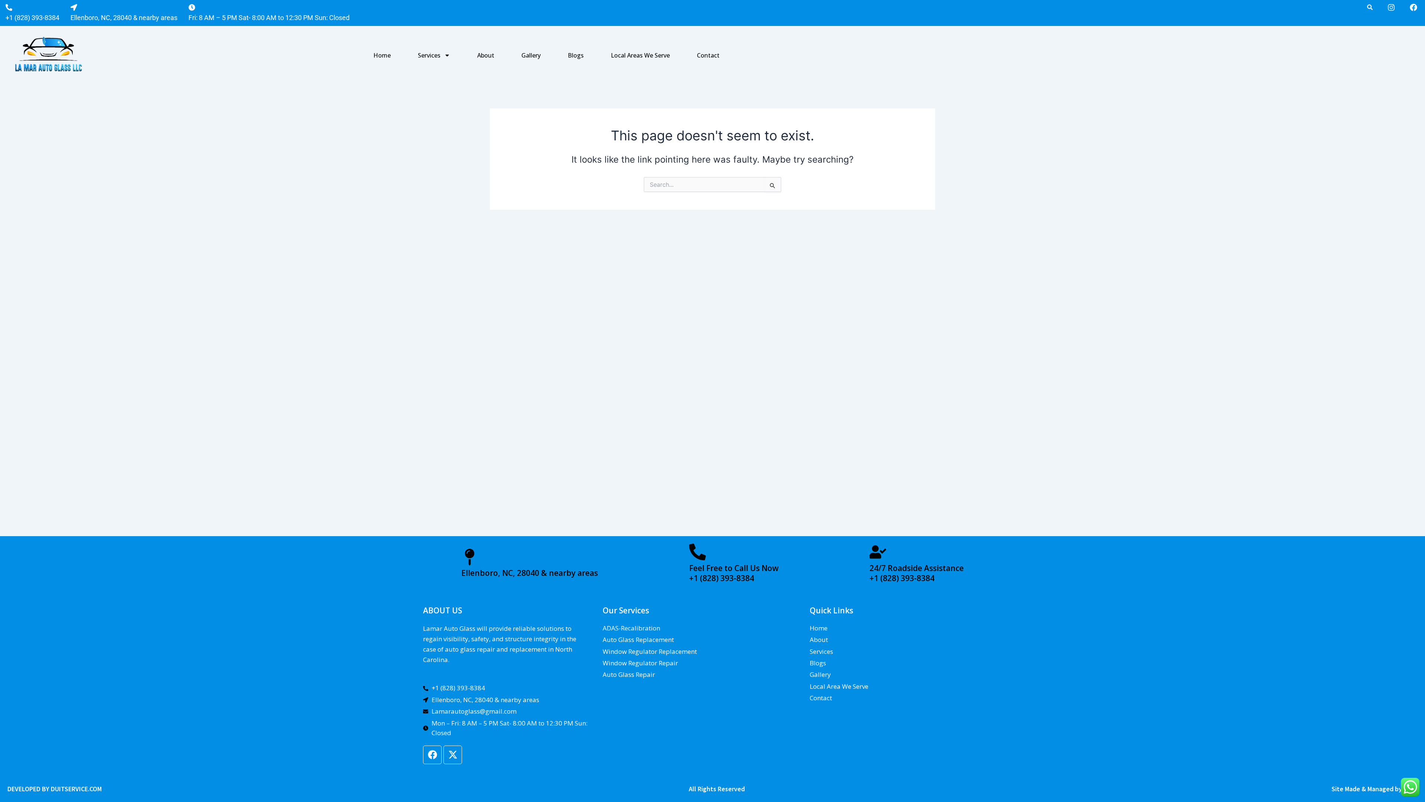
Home (382, 55)
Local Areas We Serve (640, 55)
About (485, 55)
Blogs (576, 55)
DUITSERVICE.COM (76, 789)
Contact (708, 55)
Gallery (531, 55)
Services (429, 55)
